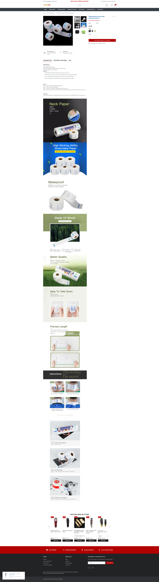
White (90, 31)
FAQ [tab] (70, 60)
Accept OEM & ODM (47, 561)
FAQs (67, 559)
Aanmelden (104, 1)
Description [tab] (47, 60)
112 (91, 43)
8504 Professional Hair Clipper (67, 531)
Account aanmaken (112, 1)
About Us (45, 559)
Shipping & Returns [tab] (60, 60)
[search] (106, 5)
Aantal (90, 34)
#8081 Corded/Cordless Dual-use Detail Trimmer (91, 532)
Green (95, 31)
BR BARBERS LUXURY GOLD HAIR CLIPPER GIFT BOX (79, 532)
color (90, 28)
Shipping (67, 561)
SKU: (90, 23)
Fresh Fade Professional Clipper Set (102, 532)
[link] (112, 16)
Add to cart (56, 540)
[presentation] (49, 526)
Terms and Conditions (47, 564)
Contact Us (68, 564)
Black (92, 31)
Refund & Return (69, 563)
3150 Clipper (11, 574)
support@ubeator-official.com (51, 1)
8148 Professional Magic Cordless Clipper (56, 531)
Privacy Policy (46, 563)
